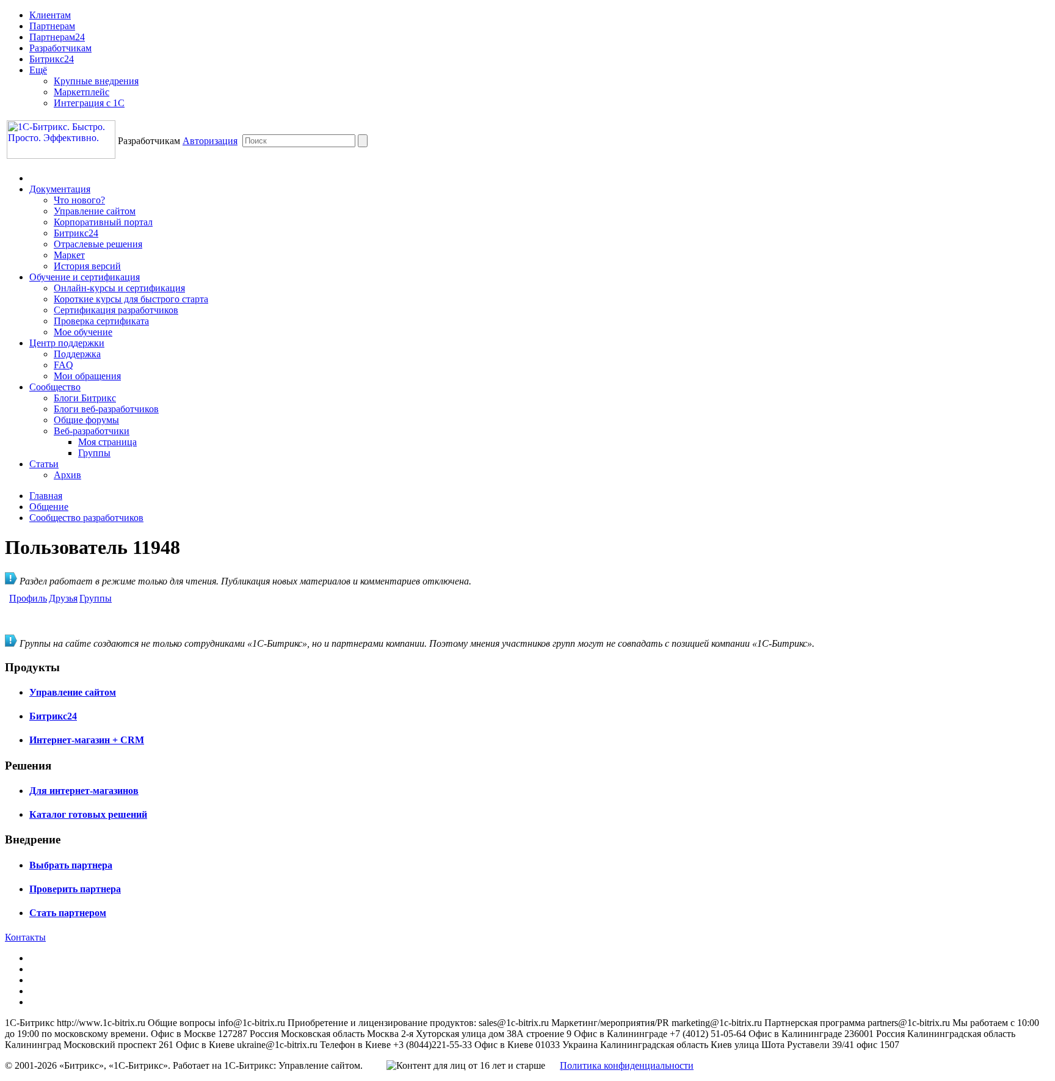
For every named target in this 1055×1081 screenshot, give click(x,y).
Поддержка (77, 354)
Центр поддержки (66, 343)
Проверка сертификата (101, 321)
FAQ (63, 365)
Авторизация (210, 141)
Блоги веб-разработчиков (106, 409)
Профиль (28, 598)
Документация (59, 189)
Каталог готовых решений (88, 814)
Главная (45, 495)
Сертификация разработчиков (116, 310)
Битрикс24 (51, 59)
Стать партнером (67, 913)
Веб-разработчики (91, 431)
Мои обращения (87, 376)
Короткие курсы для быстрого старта (131, 299)
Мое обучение (83, 332)
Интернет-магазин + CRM (86, 740)
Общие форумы (86, 420)
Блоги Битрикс (85, 398)
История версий (87, 266)
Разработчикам (60, 48)
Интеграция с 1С (89, 103)
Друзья (63, 598)
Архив (67, 475)
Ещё (38, 70)
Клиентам (50, 15)
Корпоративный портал (103, 222)
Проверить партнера (75, 889)
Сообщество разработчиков (86, 517)
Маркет (69, 255)
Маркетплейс (81, 92)
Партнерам (52, 26)
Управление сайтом (95, 211)
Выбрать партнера (70, 865)
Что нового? (79, 200)
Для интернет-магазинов (84, 790)
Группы (94, 453)
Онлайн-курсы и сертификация (119, 288)
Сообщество (55, 387)
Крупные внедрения (96, 81)
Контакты (25, 937)
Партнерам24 (57, 37)
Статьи (44, 464)
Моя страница (107, 442)
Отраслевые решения (98, 244)
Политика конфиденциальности (627, 1065)
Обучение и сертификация (84, 277)
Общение (48, 506)
